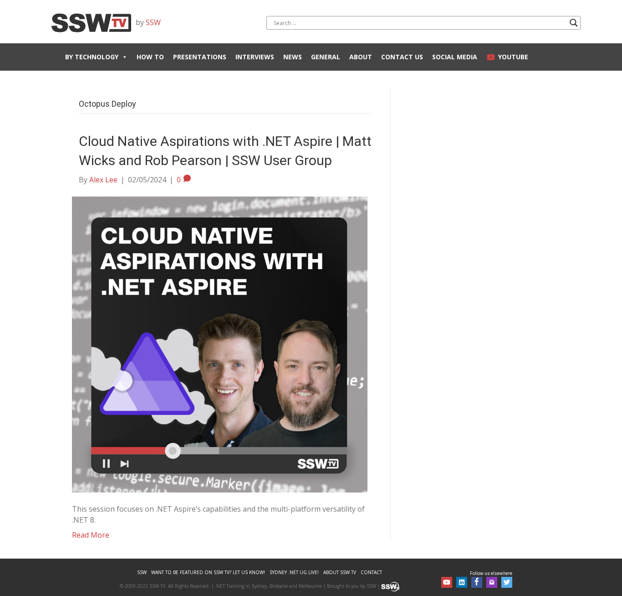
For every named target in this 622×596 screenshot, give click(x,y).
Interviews (254, 56)
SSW (153, 22)
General (325, 56)
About (360, 56)
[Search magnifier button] (573, 22)
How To (150, 56)
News (292, 56)
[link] (142, 572)
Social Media (454, 56)
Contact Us (402, 56)
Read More (90, 535)
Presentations (199, 56)
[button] (446, 582)
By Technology (91, 56)
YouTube (513, 56)
